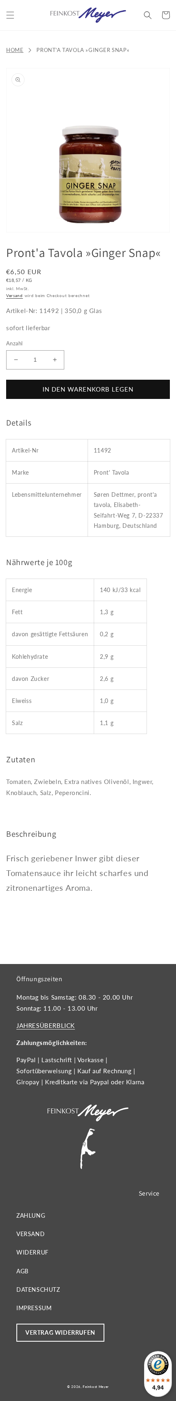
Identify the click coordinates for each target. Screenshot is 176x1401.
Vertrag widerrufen (60, 1332)
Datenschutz (38, 1289)
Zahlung (30, 1215)
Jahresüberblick (45, 1025)
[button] (10, 15)
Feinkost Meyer (96, 1387)
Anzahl (14, 343)
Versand (14, 295)
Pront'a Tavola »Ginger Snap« (82, 50)
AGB (22, 1271)
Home (14, 50)
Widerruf (32, 1252)
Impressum (34, 1307)
